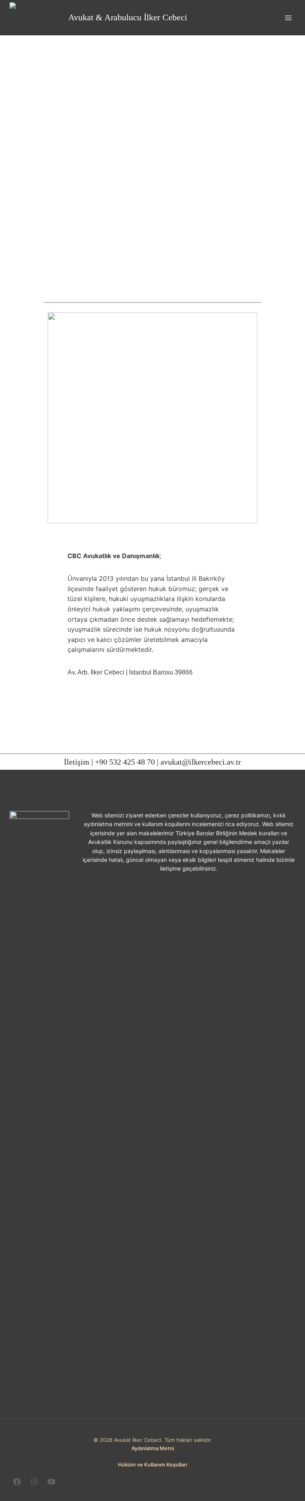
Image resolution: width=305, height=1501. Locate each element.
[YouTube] (51, 1481)
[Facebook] (17, 1481)
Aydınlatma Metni (152, 1448)
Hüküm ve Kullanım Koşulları (152, 1464)
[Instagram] (34, 1481)
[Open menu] (288, 18)
